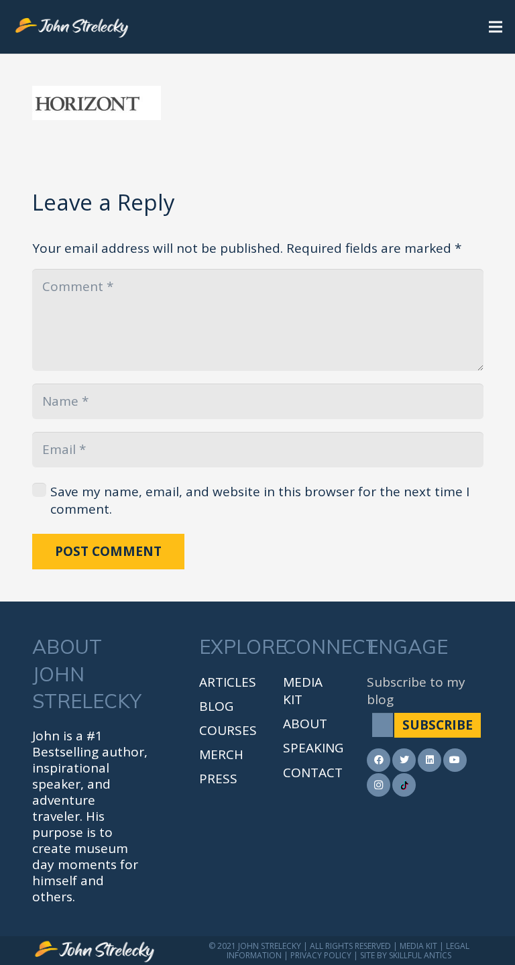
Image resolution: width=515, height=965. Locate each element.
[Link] (72, 26)
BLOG (216, 706)
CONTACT (313, 772)
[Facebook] (378, 760)
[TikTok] (404, 785)
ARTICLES (227, 682)
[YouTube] (455, 760)
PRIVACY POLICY (320, 955)
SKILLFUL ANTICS (420, 955)
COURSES (228, 730)
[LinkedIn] (429, 760)
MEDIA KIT (418, 946)
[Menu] (495, 27)
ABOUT (305, 723)
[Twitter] (404, 760)
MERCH (221, 754)
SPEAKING (313, 747)
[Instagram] (378, 785)
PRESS (218, 778)
